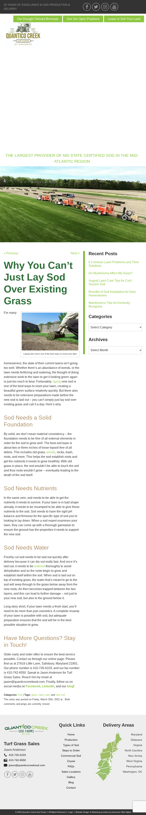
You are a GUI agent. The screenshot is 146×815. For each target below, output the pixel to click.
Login (70, 812)
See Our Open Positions (83, 19)
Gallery (12, 121)
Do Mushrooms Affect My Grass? (111, 273)
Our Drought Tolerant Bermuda (37, 19)
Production (71, 739)
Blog (9, 139)
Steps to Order (71, 750)
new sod (60, 694)
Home (9, 60)
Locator (12, 130)
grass (34, 694)
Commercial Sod (19, 95)
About (10, 69)
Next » (75, 253)
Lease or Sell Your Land (124, 19)
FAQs (9, 113)
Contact (12, 148)
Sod (8, 78)
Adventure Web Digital (121, 812)
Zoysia (10, 104)
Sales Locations (71, 771)
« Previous (11, 253)
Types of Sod (71, 745)
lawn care (44, 694)
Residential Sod (18, 86)
